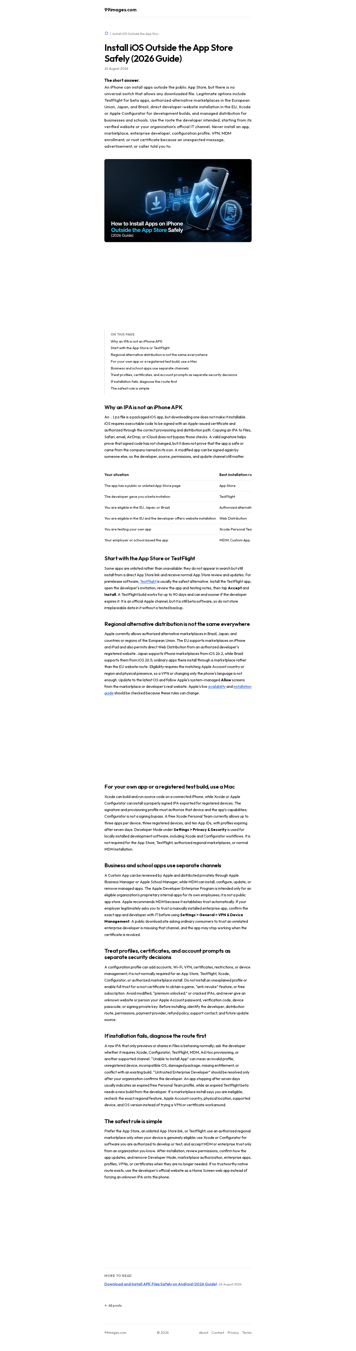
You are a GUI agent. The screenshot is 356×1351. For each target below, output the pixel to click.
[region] (178, 507)
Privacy (233, 1332)
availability (217, 686)
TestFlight (148, 581)
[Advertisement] (178, 286)
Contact (218, 1332)
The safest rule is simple (130, 388)
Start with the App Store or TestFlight (140, 347)
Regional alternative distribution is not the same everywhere (159, 354)
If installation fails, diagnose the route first (144, 381)
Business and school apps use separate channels (150, 368)
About (203, 1332)
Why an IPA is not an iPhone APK (137, 341)
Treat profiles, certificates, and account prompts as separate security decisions (174, 374)
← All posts (113, 1305)
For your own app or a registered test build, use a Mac (154, 361)
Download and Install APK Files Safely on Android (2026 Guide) (160, 1284)
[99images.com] (106, 33)
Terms (247, 1332)
